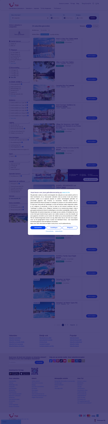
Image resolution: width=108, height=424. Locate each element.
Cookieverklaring (58, 231)
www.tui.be (66, 192)
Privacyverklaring (49, 231)
